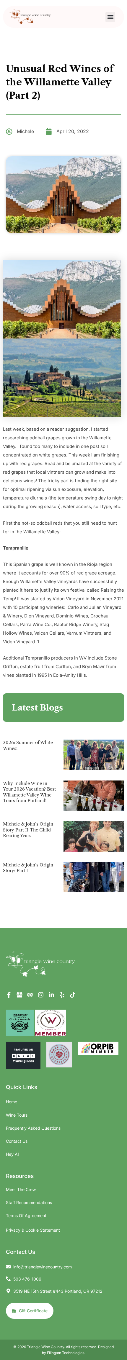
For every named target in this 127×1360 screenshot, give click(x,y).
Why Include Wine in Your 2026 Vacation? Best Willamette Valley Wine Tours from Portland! (29, 792)
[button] (110, 17)
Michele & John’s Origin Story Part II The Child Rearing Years (28, 829)
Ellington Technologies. (66, 1353)
